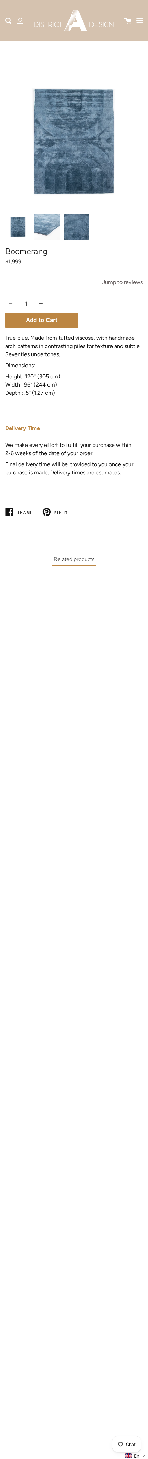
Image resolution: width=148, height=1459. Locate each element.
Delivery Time (22, 428)
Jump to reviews (122, 282)
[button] (136, 1456)
